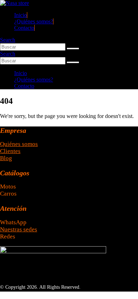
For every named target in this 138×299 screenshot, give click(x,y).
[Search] (73, 48)
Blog (6, 158)
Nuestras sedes (18, 229)
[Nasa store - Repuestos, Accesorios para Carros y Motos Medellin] (14, 3)
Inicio (20, 15)
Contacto (24, 28)
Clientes (10, 151)
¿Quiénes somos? (33, 21)
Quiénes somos (19, 144)
